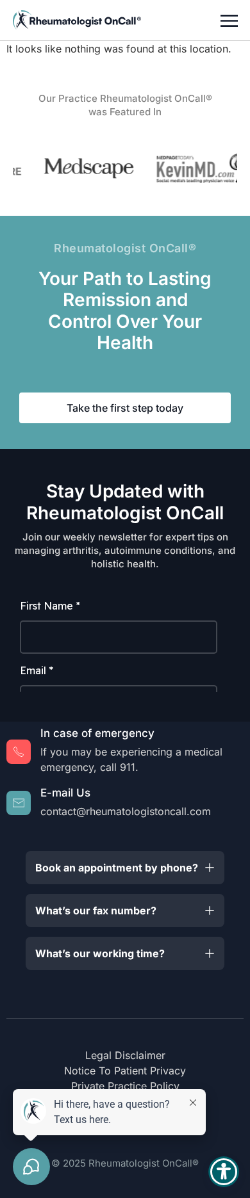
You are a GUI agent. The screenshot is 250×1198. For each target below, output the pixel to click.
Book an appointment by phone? (116, 867)
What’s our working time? (100, 953)
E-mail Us (65, 792)
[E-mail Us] (18, 803)
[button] (125, 867)
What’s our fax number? (95, 910)
